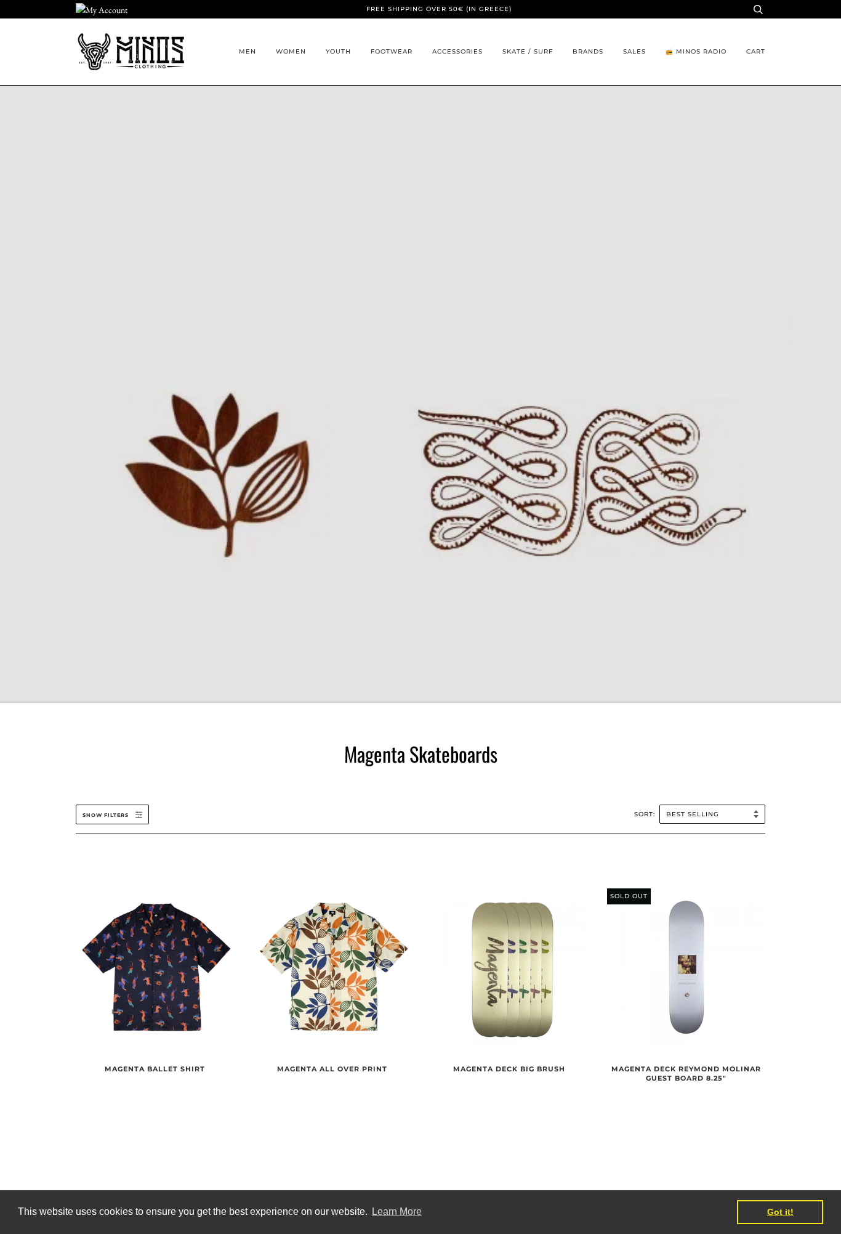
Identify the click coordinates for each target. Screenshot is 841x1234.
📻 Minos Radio (696, 51)
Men (247, 51)
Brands (588, 51)
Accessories (457, 51)
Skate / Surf (527, 51)
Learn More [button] (397, 1211)
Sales (634, 51)
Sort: (646, 814)
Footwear (391, 51)
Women (291, 51)
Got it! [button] (780, 1212)
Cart (755, 51)
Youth (338, 51)
